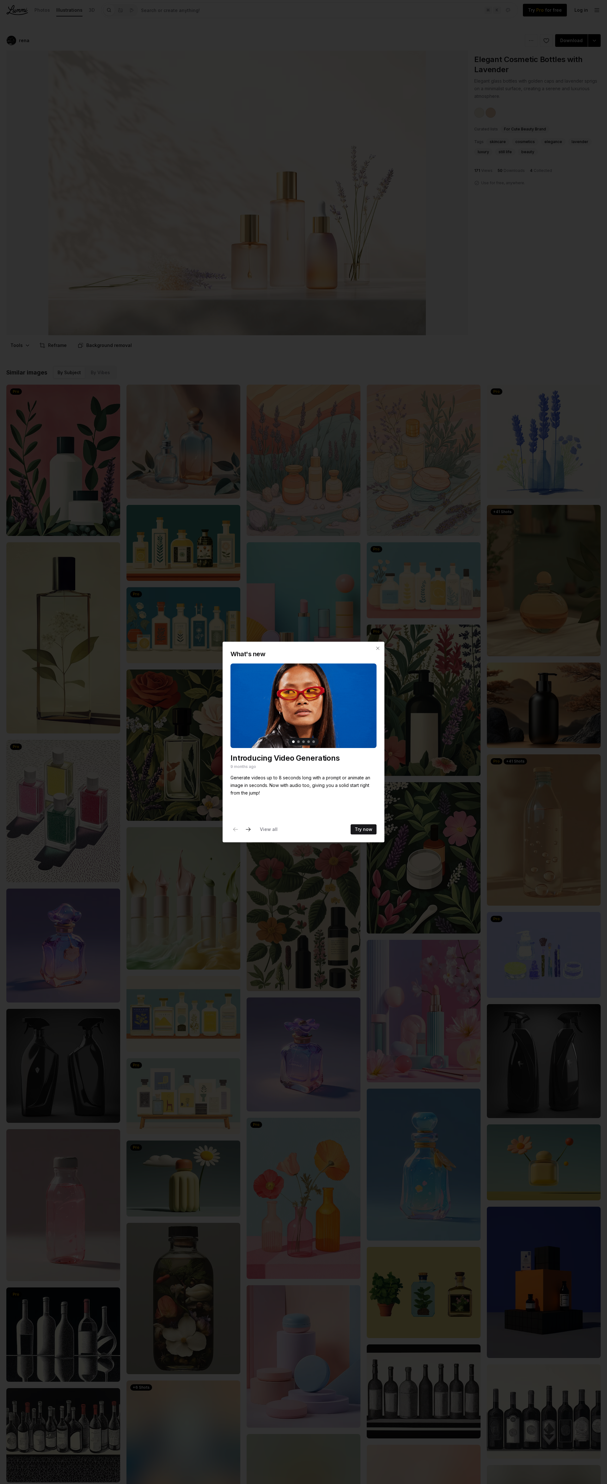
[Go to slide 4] (308, 741)
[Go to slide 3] (303, 741)
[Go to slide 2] (298, 741)
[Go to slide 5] (313, 741)
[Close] (378, 648)
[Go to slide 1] (293, 741)
